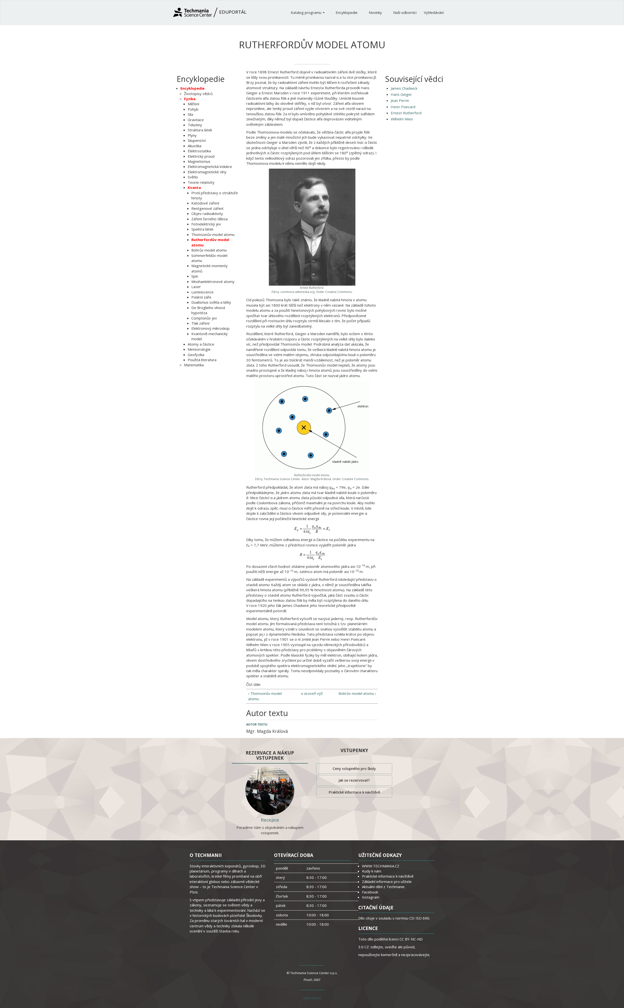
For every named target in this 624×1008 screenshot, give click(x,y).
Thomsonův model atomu (212, 234)
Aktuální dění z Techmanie (383, 886)
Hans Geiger (401, 94)
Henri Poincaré (403, 106)
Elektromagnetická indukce (210, 166)
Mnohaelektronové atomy (212, 281)
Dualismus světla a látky (211, 302)
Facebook (370, 892)
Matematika (194, 364)
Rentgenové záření (207, 208)
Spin (194, 276)
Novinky (376, 12)
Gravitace (196, 119)
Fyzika (189, 98)
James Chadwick (404, 88)
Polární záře (201, 297)
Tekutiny (195, 124)
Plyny (192, 135)
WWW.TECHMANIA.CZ (380, 865)
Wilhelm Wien (402, 118)
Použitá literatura (202, 359)
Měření (193, 103)
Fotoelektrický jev (206, 224)
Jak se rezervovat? (354, 780)
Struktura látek (200, 129)
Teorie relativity (201, 182)
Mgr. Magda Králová (267, 731)
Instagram (370, 897)
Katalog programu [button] (306, 12)
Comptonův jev (204, 318)
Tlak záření (200, 323)
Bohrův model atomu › (357, 693)
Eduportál (232, 12)
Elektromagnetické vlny (207, 171)
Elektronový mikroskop (210, 328)
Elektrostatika (199, 150)
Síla (190, 114)
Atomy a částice (201, 344)
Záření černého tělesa (209, 218)
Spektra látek (202, 229)
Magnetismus (199, 161)
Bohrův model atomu (209, 250)
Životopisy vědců (198, 93)
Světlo (193, 176)
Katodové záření (205, 203)
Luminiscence (202, 292)
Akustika (194, 145)
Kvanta (194, 187)
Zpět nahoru (312, 998)
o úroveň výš (312, 693)
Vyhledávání (434, 12)
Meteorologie (199, 349)
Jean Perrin (400, 100)
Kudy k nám (371, 871)
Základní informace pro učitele (387, 881)
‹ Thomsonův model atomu (265, 696)
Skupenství (197, 140)
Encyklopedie (347, 12)
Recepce (270, 820)
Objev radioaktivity (207, 213)
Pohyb (193, 109)
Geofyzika (196, 354)
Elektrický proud (201, 156)
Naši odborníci (405, 12)
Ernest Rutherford (406, 112)
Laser (196, 286)
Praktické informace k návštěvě (354, 792)
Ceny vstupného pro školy (354, 768)
